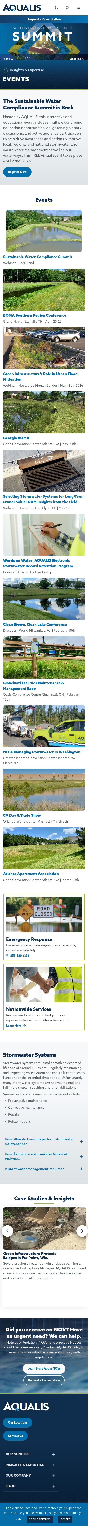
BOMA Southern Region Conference (34, 315)
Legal (11, 1486)
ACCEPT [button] (65, 1519)
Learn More (14, 1025)
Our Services (17, 1454)
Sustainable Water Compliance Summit (37, 256)
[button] (7, 1231)
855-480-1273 (19, 956)
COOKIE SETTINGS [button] (40, 1519)
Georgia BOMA (16, 438)
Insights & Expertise (25, 1465)
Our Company (18, 1475)
